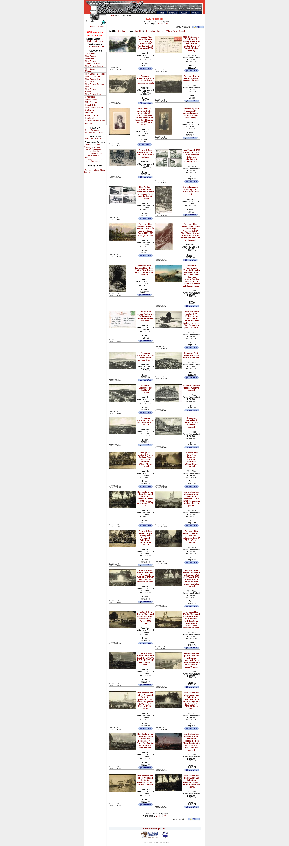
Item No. (161, 31)
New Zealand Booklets (95, 74)
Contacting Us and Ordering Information (92, 146)
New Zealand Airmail (94, 76)
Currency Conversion (93, 160)
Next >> (164, 24)
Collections (90, 53)
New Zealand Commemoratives (93, 62)
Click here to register (95, 46)
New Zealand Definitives (90, 57)
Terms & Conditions (92, 149)
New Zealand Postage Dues (94, 85)
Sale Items (122, 31)
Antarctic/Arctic (92, 115)
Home (111, 15)
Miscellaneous (91, 99)
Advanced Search (96, 27)
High (141, 31)
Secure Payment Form (93, 153)
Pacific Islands (91, 118)
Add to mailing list (91, 151)
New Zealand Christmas (90, 70)
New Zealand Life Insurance (92, 80)
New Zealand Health (94, 66)
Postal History (91, 105)
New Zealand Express (94, 94)
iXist (167, 842)
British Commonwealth (95, 121)
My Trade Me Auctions (93, 132)
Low (137, 31)
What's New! (171, 31)
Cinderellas (90, 97)
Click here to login (95, 41)
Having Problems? (92, 162)
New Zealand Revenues (90, 90)
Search (182, 31)
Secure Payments (91, 130)
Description (150, 31)
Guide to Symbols (91, 155)
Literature (89, 113)
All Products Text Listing (94, 139)
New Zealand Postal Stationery (94, 109)
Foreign (88, 123)
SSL (86, 157)
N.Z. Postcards (91, 102)
